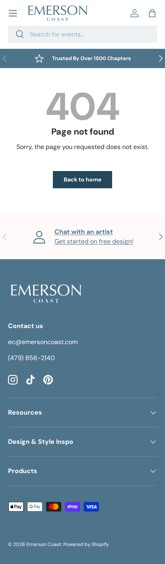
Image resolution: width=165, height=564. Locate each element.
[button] (152, 13)
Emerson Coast (43, 544)
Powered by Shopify (86, 544)
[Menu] (13, 13)
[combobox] (82, 34)
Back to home (82, 179)
